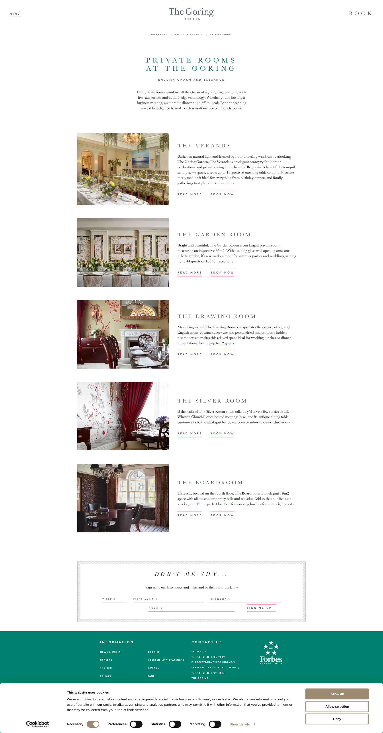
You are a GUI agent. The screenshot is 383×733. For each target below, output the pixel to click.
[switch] (136, 724)
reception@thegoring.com (215, 662)
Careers (106, 660)
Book (361, 13)
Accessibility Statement (166, 660)
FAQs (151, 676)
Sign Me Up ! (261, 608)
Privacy (106, 676)
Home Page (159, 34)
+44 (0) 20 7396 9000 (210, 657)
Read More (190, 194)
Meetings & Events (189, 34)
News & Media (110, 652)
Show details (240, 724)
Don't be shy (191, 574)
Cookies (154, 652)
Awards (153, 668)
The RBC (106, 668)
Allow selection (337, 706)
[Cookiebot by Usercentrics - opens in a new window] (37, 724)
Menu (15, 14)
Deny (337, 719)
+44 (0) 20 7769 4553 (210, 673)
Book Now (222, 194)
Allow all (337, 694)
